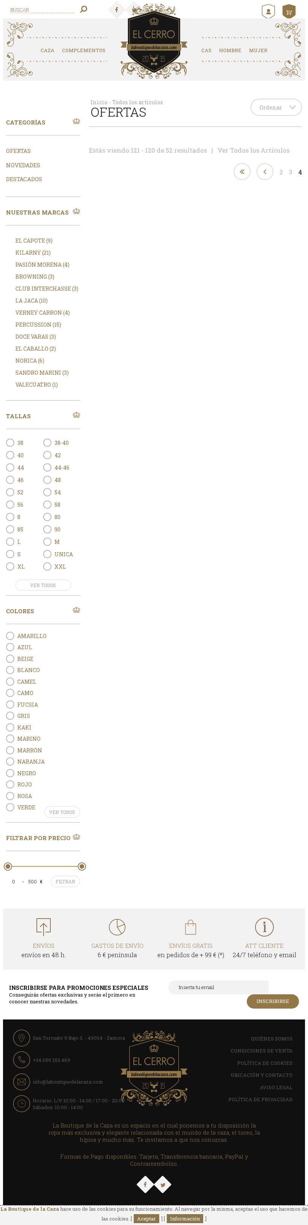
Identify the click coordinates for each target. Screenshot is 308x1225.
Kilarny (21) (33, 252)
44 (20, 467)
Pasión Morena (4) (42, 264)
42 (57, 455)
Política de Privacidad (260, 1099)
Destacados (24, 179)
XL (21, 566)
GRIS (23, 715)
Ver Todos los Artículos (253, 150)
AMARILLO (32, 636)
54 (57, 492)
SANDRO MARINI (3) (42, 372)
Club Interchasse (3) (47, 288)
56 (20, 504)
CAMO (25, 693)
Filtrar (65, 881)
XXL (60, 566)
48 (57, 479)
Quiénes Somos (272, 1038)
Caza (47, 50)
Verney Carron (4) (42, 312)
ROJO (24, 784)
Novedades (23, 165)
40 (20, 455)
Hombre (230, 50)
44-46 (61, 467)
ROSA (24, 796)
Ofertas (18, 151)
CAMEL (26, 681)
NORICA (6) (29, 360)
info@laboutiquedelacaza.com (68, 1081)
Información (185, 1218)
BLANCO (28, 670)
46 (20, 479)
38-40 (61, 442)
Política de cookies (265, 1063)
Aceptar (146, 1218)
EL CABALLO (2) (35, 348)
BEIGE (25, 658)
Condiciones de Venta (262, 1050)
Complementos (84, 50)
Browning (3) (34, 276)
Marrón (29, 750)
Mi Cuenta (269, 11)
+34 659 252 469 (51, 1060)
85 (20, 529)
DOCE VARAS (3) (35, 336)
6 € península (117, 950)
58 (57, 504)
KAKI (24, 727)
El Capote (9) (34, 240)
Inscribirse (273, 1001)
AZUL (24, 647)
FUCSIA (27, 704)
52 (20, 492)
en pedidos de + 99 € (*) (190, 950)
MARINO (29, 738)
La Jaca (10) (31, 300)
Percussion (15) (38, 324)
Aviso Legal (276, 1087)
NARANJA (31, 761)
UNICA (63, 554)
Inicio (99, 102)
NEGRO (26, 773)
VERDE (26, 807)
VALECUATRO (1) (36, 384)
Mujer (258, 50)
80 (57, 517)
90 (57, 529)
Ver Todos (43, 585)
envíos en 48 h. (43, 950)
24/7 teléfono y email (264, 950)
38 (20, 442)
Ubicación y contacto (262, 1075)
